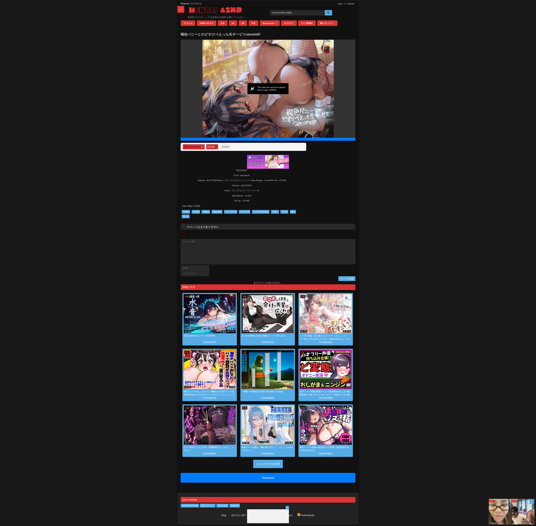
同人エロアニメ (207, 506)
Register (351, 4)
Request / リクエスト (191, 3)
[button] (194, 146)
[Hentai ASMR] (215, 10)
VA (233, 23)
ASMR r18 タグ (206, 23)
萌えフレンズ (326, 23)
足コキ (186, 216)
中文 (253, 23)
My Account (268, 23)
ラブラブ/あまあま (261, 212)
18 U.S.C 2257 (238, 515)
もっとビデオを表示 (268, 463)
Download (268, 477)
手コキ (284, 212)
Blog (224, 515)
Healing (206, 212)
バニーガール (231, 212)
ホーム (189, 23)
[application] (268, 89)
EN (243, 23)
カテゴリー (289, 23)
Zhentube (234, 506)
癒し (293, 212)
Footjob (196, 212)
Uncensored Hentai (190, 506)
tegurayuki (217, 212)
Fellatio (186, 212)
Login (340, 4)
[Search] (328, 12)
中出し (275, 212)
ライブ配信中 (307, 23)
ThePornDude (307, 515)
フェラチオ (244, 212)
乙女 (223, 23)
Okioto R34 (222, 506)
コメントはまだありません (203, 226)
